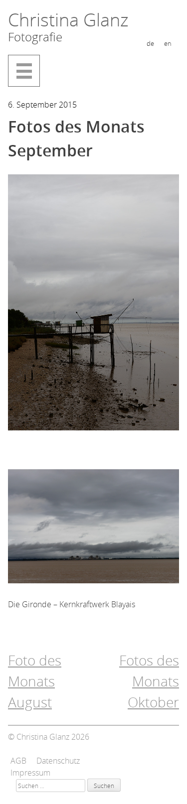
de (150, 43)
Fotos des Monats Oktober (149, 681)
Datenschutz (58, 760)
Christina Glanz (68, 19)
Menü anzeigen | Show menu (24, 71)
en (168, 43)
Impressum (30, 772)
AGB (18, 760)
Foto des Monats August (34, 681)
